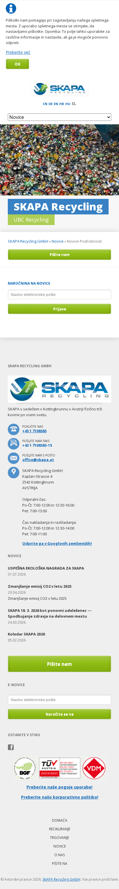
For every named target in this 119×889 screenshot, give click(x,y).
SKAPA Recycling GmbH (28, 241)
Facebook (11, 747)
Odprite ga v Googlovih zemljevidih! (57, 543)
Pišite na (59, 863)
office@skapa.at (38, 459)
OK (17, 63)
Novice (58, 241)
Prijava (59, 308)
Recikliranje (59, 829)
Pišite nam (60, 254)
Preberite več (18, 52)
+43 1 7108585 (34, 430)
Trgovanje (59, 837)
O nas (59, 854)
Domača (59, 820)
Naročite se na (60, 714)
